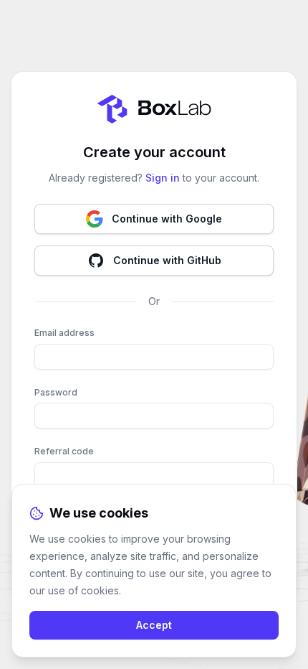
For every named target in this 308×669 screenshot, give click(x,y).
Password (55, 392)
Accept (154, 625)
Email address (64, 332)
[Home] (154, 109)
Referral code (64, 451)
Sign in (162, 178)
